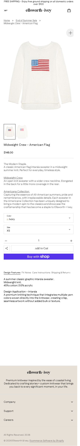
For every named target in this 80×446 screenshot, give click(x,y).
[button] (8, 10)
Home (7, 20)
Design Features (12, 269)
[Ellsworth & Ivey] (38, 373)
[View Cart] (69, 10)
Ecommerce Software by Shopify (47, 440)
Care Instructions (41, 269)
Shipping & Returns (61, 269)
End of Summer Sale (26, 20)
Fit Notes (26, 269)
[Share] (7, 245)
